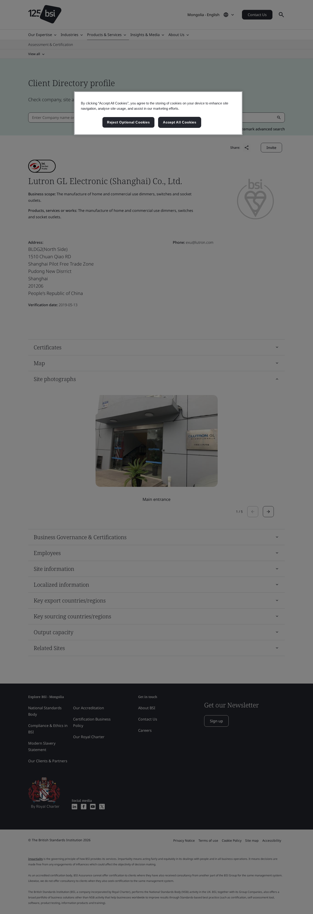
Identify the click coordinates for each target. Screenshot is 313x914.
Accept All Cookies (179, 122)
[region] (158, 113)
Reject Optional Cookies (128, 122)
